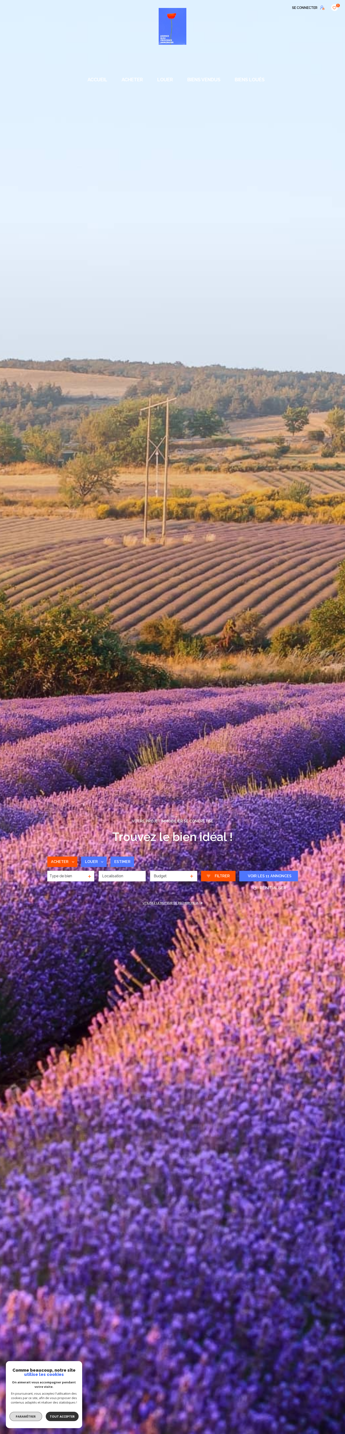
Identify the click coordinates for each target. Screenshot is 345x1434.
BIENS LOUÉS (249, 79)
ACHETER (132, 79)
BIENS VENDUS (203, 79)
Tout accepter (62, 1416)
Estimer (122, 861)
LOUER (165, 79)
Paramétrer (26, 1416)
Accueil (97, 79)
